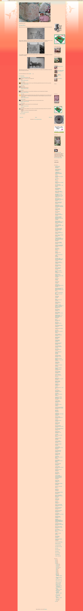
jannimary (56, 181)
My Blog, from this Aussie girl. (59, 293)
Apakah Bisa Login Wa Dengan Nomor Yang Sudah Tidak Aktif (59, 218)
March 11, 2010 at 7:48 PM (24, 92)
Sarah (22, 107)
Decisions (56, 279)
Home (36, 117)
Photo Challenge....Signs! (59, 597)
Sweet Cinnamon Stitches (25, 77)
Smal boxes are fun (58, 252)
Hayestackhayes (57, 211)
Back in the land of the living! (59, 524)
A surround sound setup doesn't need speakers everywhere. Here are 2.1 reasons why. (58, 477)
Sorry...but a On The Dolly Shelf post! (61, 71)
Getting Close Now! (58, 587)
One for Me (56, 444)
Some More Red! (58, 583)
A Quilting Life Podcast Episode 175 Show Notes (58, 173)
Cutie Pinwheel (57, 529)
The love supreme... (58, 198)
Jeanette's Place (57, 166)
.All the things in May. (58, 432)
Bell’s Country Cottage (58, 526)
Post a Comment (22, 113)
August (57, 568)
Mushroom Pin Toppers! (58, 591)
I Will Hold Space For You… (59, 262)
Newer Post (21, 117)
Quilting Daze (57, 498)
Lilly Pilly (56, 410)
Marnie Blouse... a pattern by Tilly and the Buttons (59, 199)
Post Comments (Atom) (38, 119)
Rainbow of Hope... (57, 235)
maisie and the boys (58, 169)
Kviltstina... (57, 501)
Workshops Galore (57, 343)
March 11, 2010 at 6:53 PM (24, 88)
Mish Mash (56, 330)
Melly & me (56, 489)
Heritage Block (22, 25)
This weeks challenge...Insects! (59, 576)
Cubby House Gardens (58, 510)
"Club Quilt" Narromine (58, 486)
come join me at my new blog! (59, 514)
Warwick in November (58, 356)
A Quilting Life (57, 172)
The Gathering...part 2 (59, 579)
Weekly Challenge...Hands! (59, 589)
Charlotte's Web (57, 422)
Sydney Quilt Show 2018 (58, 299)
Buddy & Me (57, 378)
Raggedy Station (57, 516)
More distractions (57, 268)
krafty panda (57, 480)
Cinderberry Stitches (58, 216)
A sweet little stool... (58, 372)
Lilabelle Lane (57, 284)
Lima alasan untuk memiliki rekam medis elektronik (59, 259)
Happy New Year (57, 473)
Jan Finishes (57, 438)
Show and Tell (57, 390)
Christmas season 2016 (58, 346)
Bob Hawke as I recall (58, 265)
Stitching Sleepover (58, 401)
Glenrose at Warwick (58, 349)
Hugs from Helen (57, 221)
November (57, 565)
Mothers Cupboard (58, 224)
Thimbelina (57, 393)
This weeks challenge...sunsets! (59, 593)
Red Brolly (56, 548)
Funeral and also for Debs (58, 527)
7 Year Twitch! (57, 499)
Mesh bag (56, 365)
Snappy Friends (57, 208)
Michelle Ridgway (57, 188)
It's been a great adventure (59, 232)
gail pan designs (57, 337)
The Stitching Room (58, 450)
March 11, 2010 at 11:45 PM (24, 97)
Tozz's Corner (57, 281)
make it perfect (57, 431)
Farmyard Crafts (57, 453)
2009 (56, 601)
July (56, 569)
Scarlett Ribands (57, 340)
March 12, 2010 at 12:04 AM (25, 101)
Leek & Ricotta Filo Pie (58, 420)
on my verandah (57, 475)
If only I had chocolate (58, 507)
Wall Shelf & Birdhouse (58, 391)
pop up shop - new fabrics (59, 214)
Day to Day (56, 403)
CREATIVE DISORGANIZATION (58, 519)
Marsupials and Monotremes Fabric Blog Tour (59, 285)
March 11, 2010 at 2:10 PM (24, 80)
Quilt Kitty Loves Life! (58, 469)
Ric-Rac (56, 319)
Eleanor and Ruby (57, 371)
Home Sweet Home (58, 425)
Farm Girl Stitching (58, 463)
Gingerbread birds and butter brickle (58, 317)
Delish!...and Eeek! (58, 582)
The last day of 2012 (58, 508)
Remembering (57, 464)
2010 (56, 563)
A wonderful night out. (58, 369)
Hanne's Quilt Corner (58, 191)
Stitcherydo (57, 278)
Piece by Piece (57, 309)
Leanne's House (57, 466)
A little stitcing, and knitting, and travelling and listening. (59, 206)
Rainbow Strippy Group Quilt (59, 182)
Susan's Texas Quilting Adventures (58, 397)
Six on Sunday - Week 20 (58, 398)
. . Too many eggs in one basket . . (58, 255)
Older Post (50, 117)
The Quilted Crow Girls (58, 546)
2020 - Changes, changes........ (57, 249)
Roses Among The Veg (58, 228)
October (57, 566)
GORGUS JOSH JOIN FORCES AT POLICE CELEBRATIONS (59, 521)
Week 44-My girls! (57, 381)
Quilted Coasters (60, 66)
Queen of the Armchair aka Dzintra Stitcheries (59, 288)
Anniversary (57, 470)
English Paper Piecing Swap (59, 359)
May (56, 571)
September (57, 567)
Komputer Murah (57, 454)
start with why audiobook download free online (58, 229)
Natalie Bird (57, 456)
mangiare (56, 419)
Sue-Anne (22, 99)
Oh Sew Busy (57, 472)
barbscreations (57, 312)
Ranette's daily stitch (58, 495)
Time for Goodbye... (58, 429)
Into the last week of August (59, 176)
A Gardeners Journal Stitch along (59, 586)
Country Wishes (57, 400)
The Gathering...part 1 (59, 581)
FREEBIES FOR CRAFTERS (59, 245)
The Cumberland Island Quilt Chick (58, 194)
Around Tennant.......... (58, 209)
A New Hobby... (60, 78)
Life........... (56, 179)
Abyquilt (56, 251)
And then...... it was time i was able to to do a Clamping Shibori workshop (59, 306)
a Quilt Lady (57, 413)
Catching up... (57, 539)
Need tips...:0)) (57, 502)
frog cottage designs (58, 242)
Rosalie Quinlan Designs (58, 483)
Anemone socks (57, 423)
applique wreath (57, 384)
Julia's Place (57, 322)
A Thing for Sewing (58, 533)
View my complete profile (58, 157)
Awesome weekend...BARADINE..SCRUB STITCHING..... (59, 276)
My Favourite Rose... (58, 511)
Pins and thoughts (57, 320)
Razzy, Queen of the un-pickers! (58, 358)
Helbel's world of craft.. (58, 202)
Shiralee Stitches (57, 416)
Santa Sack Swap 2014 (58, 441)
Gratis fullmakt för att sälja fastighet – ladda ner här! (59, 196)
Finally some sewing (58, 451)
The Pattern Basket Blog (59, 325)
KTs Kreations (57, 536)
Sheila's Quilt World (58, 267)
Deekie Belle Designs (58, 523)
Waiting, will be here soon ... (59, 505)
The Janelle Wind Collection (59, 428)
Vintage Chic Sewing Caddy (59, 577)
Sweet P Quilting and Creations (58, 352)
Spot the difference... (59, 75)
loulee (22, 85)
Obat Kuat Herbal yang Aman (59, 426)
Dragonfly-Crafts (57, 258)
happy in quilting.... (58, 274)
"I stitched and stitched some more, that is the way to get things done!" (59, 239)
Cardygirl (56, 434)
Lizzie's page (57, 296)
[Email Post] (32, 73)
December (57, 564)
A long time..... (57, 282)
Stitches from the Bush (58, 504)
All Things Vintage (58, 355)
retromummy (57, 513)
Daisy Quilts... (57, 551)
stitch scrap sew (57, 334)
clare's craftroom (57, 374)
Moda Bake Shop (57, 549)
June (56, 570)
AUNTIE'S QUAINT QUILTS (59, 407)
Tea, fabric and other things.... (58, 271)
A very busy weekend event (59, 417)
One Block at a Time (58, 302)
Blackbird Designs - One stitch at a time (58, 315)
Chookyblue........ (57, 178)
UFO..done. (56, 353)
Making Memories (58, 543)
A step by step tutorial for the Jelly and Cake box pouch (59, 222)
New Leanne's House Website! (59, 467)
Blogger (45, 609)
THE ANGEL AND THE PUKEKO (58, 368)
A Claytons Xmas (57, 362)
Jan (21, 90)
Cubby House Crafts (58, 152)
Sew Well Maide (57, 554)
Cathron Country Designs (59, 328)
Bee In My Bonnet (57, 184)
